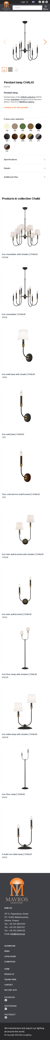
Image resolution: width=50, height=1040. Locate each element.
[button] (45, 42)
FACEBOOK (9, 997)
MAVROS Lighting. (27, 102)
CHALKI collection (28, 97)
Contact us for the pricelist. (16, 107)
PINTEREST (10, 1014)
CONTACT (8, 985)
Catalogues (10, 956)
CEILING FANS (10, 979)
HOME (6, 969)
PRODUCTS (9, 974)
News (7, 951)
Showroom (9, 946)
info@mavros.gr (17, 934)
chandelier (15, 99)
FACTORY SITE (10, 990)
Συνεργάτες (9, 962)
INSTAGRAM (10, 1006)
